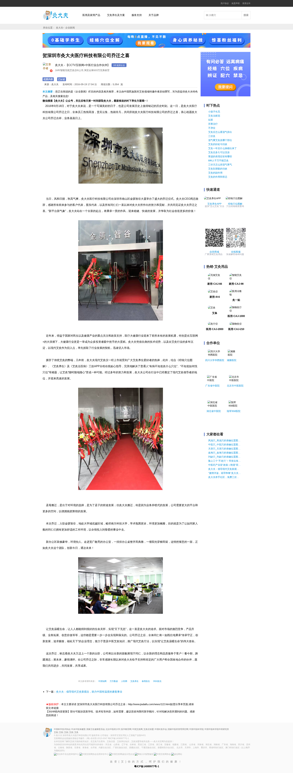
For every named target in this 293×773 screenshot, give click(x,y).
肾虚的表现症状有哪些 (220, 156)
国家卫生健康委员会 (95, 729)
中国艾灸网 (137, 729)
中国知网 (102, 681)
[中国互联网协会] (162, 754)
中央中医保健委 (78, 729)
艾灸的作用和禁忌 (217, 176)
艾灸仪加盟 (148, 729)
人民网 (124, 681)
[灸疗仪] (213, 323)
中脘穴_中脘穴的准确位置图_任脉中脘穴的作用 (224, 444)
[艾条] (211, 307)
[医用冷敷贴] (236, 292)
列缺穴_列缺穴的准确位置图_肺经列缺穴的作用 (224, 456)
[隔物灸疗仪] (236, 308)
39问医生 (157, 681)
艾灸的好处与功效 (217, 144)
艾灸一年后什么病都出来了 (222, 148)
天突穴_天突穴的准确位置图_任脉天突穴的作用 (224, 448)
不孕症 (211, 128)
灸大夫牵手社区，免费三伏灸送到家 (224, 477)
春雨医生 (146, 681)
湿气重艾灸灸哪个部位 (220, 140)
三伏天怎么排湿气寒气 (220, 164)
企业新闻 (70, 27)
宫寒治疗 (213, 123)
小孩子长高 (214, 111)
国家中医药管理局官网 (178, 729)
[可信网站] (176, 754)
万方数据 (114, 681)
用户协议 (225, 3)
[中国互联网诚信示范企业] (121, 754)
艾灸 (56, 12)
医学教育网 (126, 729)
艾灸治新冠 (214, 115)
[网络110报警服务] (144, 754)
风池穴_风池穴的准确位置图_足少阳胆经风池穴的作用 (224, 440)
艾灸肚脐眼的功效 (217, 168)
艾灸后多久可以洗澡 (219, 152)
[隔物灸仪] (235, 323)
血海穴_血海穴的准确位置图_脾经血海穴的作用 (224, 452)
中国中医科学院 (196, 729)
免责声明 (235, 3)
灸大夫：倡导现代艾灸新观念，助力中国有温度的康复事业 (89, 691)
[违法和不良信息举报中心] (66, 754)
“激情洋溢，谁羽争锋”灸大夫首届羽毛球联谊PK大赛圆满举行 (224, 473)
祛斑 (210, 119)
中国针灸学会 (161, 729)
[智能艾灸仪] (236, 276)
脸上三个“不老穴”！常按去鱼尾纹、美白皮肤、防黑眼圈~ (224, 460)
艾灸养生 (134, 681)
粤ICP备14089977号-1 (118, 738)
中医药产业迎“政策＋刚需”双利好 (224, 465)
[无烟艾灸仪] (214, 276)
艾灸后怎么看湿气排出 (220, 132)
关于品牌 (154, 15)
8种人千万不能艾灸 (218, 160)
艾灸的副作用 (215, 172)
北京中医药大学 (113, 729)
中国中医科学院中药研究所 (216, 729)
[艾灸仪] (213, 291)
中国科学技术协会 (62, 729)
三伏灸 (211, 136)
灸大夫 (59, 27)
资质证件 (246, 3)
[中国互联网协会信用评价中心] (94, 754)
